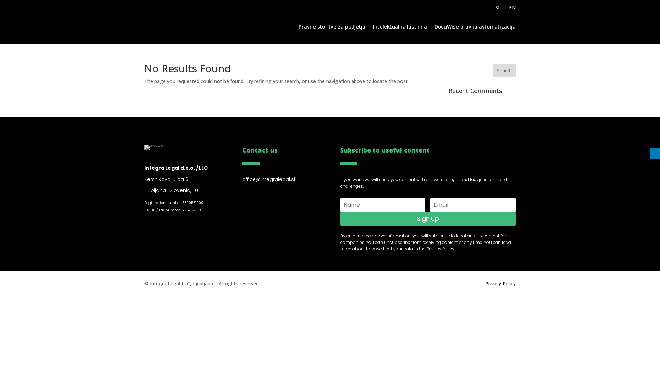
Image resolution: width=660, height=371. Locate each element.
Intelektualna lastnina (400, 26)
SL (498, 7)
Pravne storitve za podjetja (332, 26)
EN (512, 7)
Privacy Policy (500, 283)
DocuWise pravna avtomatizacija (475, 26)
